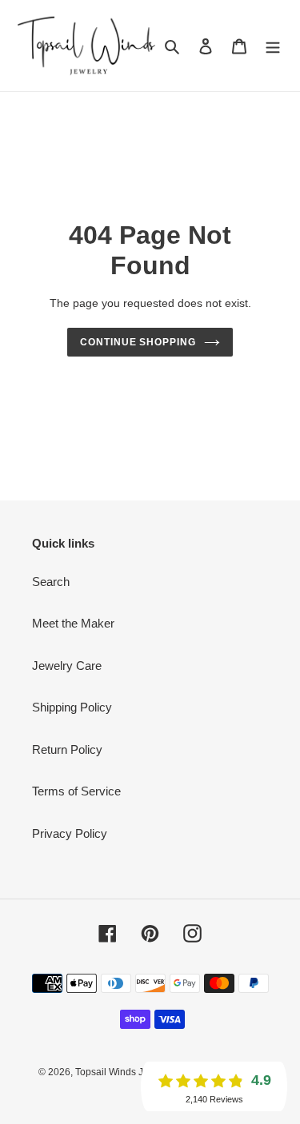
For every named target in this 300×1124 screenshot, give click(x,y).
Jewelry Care (67, 665)
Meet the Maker (73, 623)
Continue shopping (138, 342)
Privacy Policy (69, 833)
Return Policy (67, 749)
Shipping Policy (72, 707)
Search (51, 581)
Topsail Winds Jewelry (123, 1072)
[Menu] (273, 46)
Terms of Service (76, 791)
